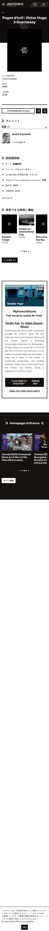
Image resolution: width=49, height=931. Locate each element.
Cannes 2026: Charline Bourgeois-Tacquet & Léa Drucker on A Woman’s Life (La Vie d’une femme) (16, 458)
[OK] (24, 927)
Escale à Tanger (6, 238)
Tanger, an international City (26, 232)
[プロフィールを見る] (44, 4)
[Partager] (38, 110)
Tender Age (12, 323)
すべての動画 (9, 480)
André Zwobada (9, 78)
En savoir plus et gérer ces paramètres (18, 921)
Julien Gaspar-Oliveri (32, 324)
